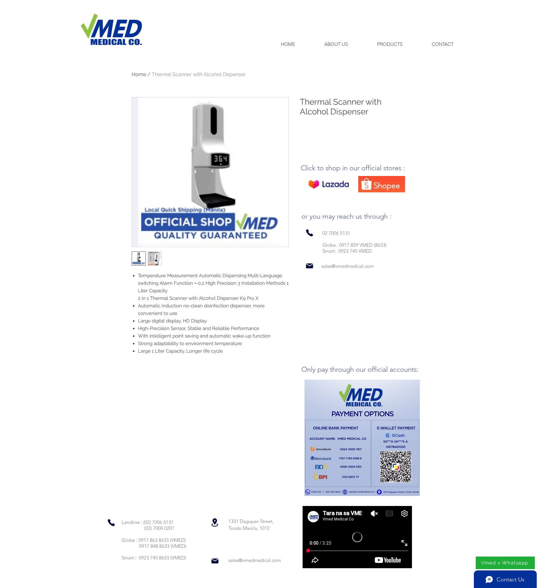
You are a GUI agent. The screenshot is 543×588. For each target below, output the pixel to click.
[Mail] (309, 266)
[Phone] (309, 233)
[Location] (215, 522)
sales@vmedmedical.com (347, 266)
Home (139, 74)
